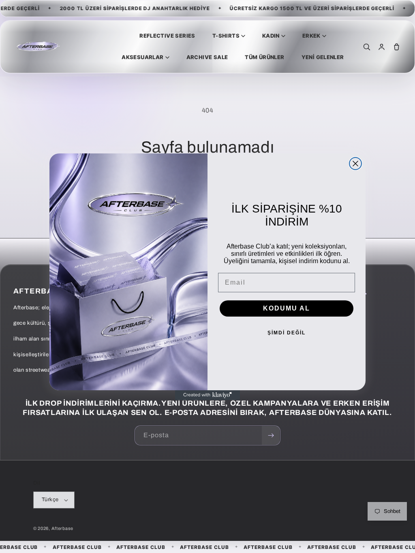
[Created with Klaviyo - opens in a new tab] (207, 395)
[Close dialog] (355, 163)
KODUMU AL (286, 308)
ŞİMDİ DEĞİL (286, 333)
